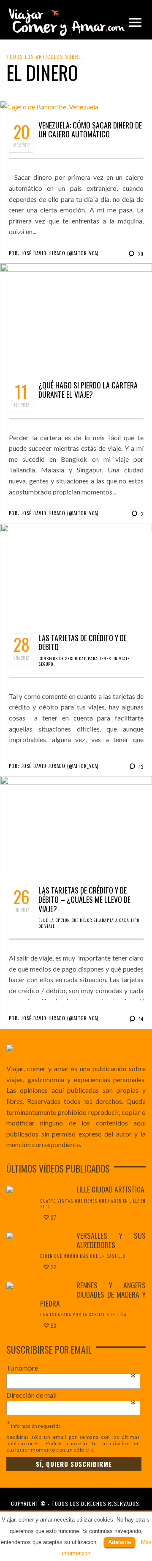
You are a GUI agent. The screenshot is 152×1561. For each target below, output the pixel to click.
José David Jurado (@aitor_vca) (60, 253)
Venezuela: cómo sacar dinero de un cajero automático (90, 130)
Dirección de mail (71, 1395)
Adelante (119, 1542)
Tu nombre (71, 1368)
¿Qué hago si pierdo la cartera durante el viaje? (88, 390)
